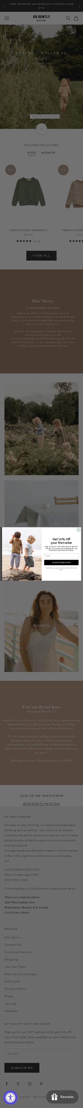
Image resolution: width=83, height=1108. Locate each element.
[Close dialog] (78, 530)
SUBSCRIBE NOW (61, 563)
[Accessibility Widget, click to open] (10, 1097)
